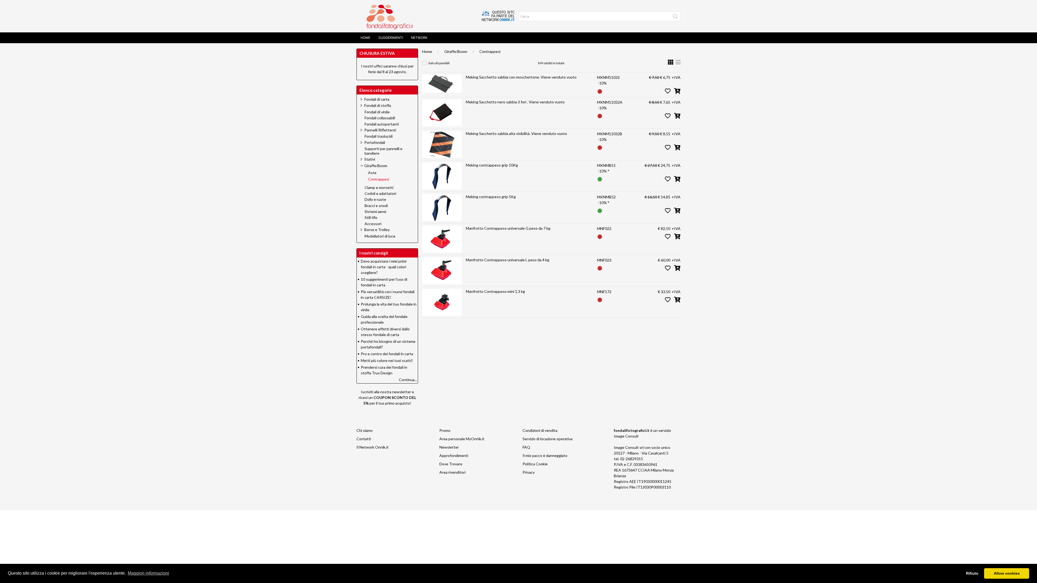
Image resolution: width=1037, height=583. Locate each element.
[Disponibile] (599, 179)
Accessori (373, 224)
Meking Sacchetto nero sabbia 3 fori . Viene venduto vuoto (515, 102)
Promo (444, 430)
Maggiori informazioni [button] (148, 573)
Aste (372, 173)
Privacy (529, 472)
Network (419, 38)
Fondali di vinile (377, 112)
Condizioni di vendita (540, 430)
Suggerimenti (390, 38)
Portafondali (374, 142)
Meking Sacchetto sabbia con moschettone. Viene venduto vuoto (521, 77)
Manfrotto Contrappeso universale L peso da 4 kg (507, 259)
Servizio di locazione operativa (548, 438)
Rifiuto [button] (972, 573)
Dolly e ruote (375, 199)
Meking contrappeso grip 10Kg (492, 165)
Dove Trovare (450, 464)
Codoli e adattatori (380, 193)
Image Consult (626, 436)
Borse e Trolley (377, 229)
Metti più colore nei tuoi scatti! (387, 360)
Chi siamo (364, 430)
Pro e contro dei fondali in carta (387, 353)
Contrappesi (489, 51)
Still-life (371, 217)
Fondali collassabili (380, 118)
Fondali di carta (376, 99)
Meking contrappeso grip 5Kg (491, 196)
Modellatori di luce (380, 236)
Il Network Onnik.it (372, 447)
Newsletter (449, 447)
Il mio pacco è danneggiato (545, 455)
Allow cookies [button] (1007, 573)
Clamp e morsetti (379, 187)
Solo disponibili (439, 63)
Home (365, 38)
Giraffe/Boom (455, 51)
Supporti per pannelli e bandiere (383, 151)
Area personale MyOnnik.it (461, 438)
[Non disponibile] (599, 91)
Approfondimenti (453, 455)
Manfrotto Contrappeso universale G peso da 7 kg (508, 228)
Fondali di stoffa (377, 105)
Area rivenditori (452, 472)
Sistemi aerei (375, 211)
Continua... (408, 379)
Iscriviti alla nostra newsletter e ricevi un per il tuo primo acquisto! (387, 397)
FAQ (526, 447)
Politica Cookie (535, 464)
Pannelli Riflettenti (380, 130)
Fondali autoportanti (382, 124)
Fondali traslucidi (379, 136)
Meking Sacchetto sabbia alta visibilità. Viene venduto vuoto (516, 133)
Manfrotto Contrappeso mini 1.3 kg (495, 291)
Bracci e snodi (376, 206)
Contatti (363, 438)
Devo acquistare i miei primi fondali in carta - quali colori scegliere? (383, 267)
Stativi (369, 159)
